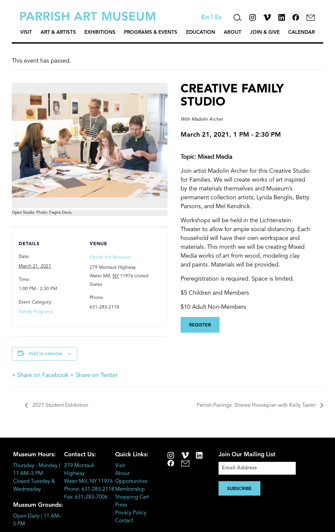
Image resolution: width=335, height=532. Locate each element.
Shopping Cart (132, 497)
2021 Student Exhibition (59, 405)
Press (121, 505)
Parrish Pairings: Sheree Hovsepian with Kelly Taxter (257, 405)
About (232, 32)
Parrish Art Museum (110, 257)
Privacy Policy (131, 513)
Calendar (301, 32)
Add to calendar (45, 353)
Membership (130, 489)
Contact (124, 520)
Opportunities (131, 481)
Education (200, 32)
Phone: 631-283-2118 (89, 489)
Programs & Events (150, 32)
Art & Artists (58, 32)
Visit (26, 32)
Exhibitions (99, 32)
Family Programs (36, 311)
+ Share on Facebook (40, 375)
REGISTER (200, 325)
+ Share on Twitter (94, 375)
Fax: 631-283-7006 (86, 497)
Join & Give (265, 32)
